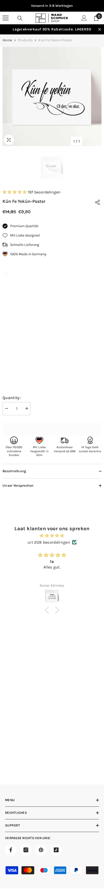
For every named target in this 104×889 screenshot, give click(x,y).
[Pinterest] (41, 850)
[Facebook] (10, 850)
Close (99, 29)
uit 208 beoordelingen (49, 542)
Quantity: (12, 397)
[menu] (6, 18)
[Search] (20, 18)
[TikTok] (56, 850)
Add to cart (52, 429)
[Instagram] (26, 850)
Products (25, 40)
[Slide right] (95, 761)
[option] (52, 6)
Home (7, 40)
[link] (27, 724)
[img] (52, 535)
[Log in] (84, 18)
